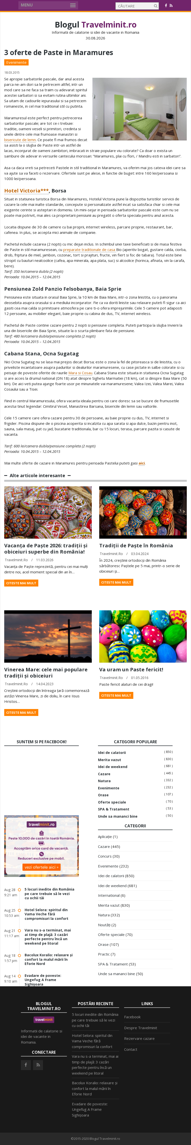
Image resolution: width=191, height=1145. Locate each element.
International (109, 895)
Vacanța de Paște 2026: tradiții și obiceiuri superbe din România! (46, 548)
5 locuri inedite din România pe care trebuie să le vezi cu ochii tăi (49, 893)
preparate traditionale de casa (89, 249)
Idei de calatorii (112, 752)
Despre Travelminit (140, 1027)
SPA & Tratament (113, 809)
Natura (104, 781)
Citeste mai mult (21, 583)
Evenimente (16, 62)
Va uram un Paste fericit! (131, 669)
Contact (130, 1049)
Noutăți (104, 924)
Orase (103, 795)
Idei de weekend (112, 767)
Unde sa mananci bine (118, 816)
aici (142, 463)
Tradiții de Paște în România (136, 545)
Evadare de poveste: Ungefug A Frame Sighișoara (43, 980)
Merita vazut (109, 760)
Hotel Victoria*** (26, 190)
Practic (104, 954)
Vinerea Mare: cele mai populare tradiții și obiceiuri (46, 672)
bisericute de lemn (20, 139)
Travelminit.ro (16, 559)
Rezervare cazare (139, 1038)
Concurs (105, 856)
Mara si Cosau (80, 372)
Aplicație (105, 836)
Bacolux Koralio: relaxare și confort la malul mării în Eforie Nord (49, 959)
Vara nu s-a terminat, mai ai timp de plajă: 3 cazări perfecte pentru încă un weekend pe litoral (48, 937)
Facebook (132, 1016)
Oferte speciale (112, 802)
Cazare (104, 774)
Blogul (96, 24)
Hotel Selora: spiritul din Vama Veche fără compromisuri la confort (46, 914)
